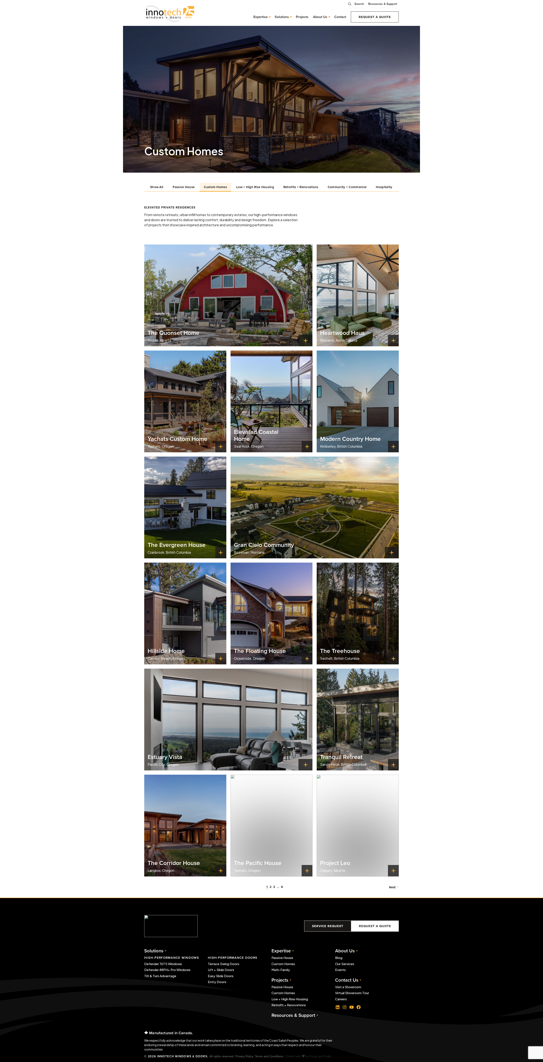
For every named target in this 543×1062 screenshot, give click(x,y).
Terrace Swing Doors (223, 964)
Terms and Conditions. (269, 1056)
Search (359, 4)
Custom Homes (215, 187)
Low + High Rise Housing (255, 187)
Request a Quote (375, 17)
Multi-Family (281, 970)
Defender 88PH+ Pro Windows (167, 970)
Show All (156, 187)
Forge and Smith (320, 1056)
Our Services (344, 964)
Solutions (153, 950)
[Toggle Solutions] (290, 17)
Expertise (260, 16)
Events (340, 970)
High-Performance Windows (171, 957)
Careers (341, 999)
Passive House (184, 187)
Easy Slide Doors (221, 976)
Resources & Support (382, 4)
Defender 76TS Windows (163, 964)
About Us (320, 16)
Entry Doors (217, 982)
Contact (340, 16)
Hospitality (384, 187)
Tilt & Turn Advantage (160, 976)
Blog (338, 958)
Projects (302, 16)
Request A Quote (375, 926)
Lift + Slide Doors (221, 970)
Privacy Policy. (244, 1056)
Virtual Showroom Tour (352, 993)
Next (392, 887)
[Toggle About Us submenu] (328, 17)
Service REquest (327, 926)
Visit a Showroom (348, 987)
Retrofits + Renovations (300, 187)
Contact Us (346, 980)
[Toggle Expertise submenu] (269, 17)
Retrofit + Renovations (289, 1005)
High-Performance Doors (232, 957)
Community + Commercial (347, 187)
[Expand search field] (350, 5)
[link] (228, 295)
